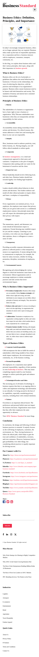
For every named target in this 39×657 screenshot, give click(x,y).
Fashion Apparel (7, 622)
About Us (5, 634)
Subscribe (7, 525)
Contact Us (6, 651)
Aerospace (6, 598)
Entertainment (7, 606)
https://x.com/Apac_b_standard (22, 463)
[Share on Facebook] (4, 502)
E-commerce (6, 602)
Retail (4, 610)
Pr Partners (6, 642)
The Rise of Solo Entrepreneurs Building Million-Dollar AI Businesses (19, 567)
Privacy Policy (7, 638)
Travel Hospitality (8, 618)
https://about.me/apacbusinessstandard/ (23, 455)
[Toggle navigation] (34, 9)
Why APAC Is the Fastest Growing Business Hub (17, 562)
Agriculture (6, 614)
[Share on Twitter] (8, 502)
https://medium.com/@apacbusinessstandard (24, 480)
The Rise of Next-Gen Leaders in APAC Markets (17, 572)
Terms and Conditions (9, 647)
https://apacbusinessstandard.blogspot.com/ (24, 484)
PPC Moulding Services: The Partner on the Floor (17, 577)
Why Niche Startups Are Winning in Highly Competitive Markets (19, 556)
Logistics (5, 594)
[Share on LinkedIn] (11, 502)
